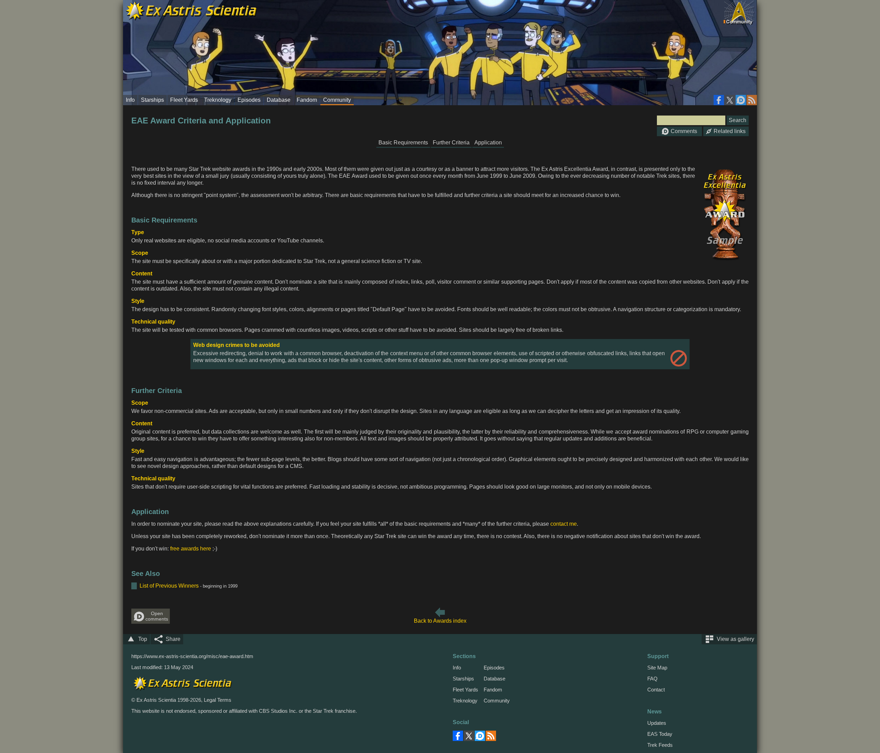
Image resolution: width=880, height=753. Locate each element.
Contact (656, 689)
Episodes (249, 100)
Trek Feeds (660, 745)
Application (488, 142)
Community (337, 100)
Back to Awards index (440, 621)
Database (278, 100)
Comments (684, 131)
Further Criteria (451, 142)
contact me (563, 524)
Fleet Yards (184, 100)
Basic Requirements (403, 142)
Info (130, 100)
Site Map (657, 667)
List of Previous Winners (169, 586)
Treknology (217, 100)
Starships (152, 100)
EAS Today (659, 734)
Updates (656, 723)
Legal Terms (217, 700)
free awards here (190, 549)
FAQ (652, 678)
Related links (730, 131)
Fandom (307, 100)
